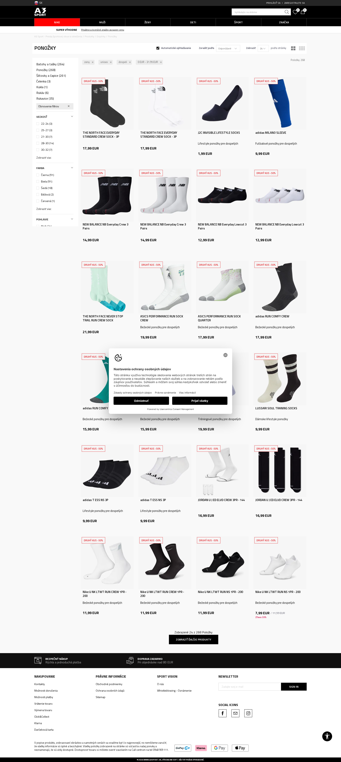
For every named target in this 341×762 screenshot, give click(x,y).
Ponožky (45, 69)
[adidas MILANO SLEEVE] (279, 103)
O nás (160, 684)
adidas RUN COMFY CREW (272, 316)
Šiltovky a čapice (51, 75)
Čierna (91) (47, 175)
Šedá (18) (46, 188)
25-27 (46, 130)
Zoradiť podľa (206, 48)
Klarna (38, 723)
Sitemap (100, 697)
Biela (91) (46, 181)
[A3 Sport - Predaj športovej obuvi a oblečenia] (40, 11)
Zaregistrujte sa (294, 3)
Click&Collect (41, 716)
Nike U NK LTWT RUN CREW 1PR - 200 (104, 594)
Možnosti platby (43, 697)
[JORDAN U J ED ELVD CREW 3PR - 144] (222, 470)
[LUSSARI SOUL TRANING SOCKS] (279, 378)
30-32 (46, 149)
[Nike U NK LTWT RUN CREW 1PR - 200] (107, 562)
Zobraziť (251, 48)
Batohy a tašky (50, 64)
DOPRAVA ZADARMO (139, 29)
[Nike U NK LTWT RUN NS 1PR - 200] (222, 562)
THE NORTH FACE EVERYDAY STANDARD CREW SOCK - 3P (101, 135)
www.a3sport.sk (152, 759)
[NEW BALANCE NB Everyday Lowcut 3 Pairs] (222, 195)
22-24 (46, 123)
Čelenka (43, 81)
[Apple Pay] (240, 747)
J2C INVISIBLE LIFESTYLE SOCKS (219, 133)
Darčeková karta (43, 729)
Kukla (42, 87)
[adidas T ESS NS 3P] (107, 470)
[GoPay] (182, 747)
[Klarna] (201, 747)
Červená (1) (48, 201)
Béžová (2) (47, 194)
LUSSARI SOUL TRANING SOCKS (276, 408)
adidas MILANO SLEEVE (270, 133)
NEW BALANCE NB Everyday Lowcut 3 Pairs (222, 226)
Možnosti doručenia (46, 690)
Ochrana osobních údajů (110, 690)
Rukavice (45, 98)
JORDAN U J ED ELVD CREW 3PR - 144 (221, 500)
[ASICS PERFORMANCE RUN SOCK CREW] (164, 287)
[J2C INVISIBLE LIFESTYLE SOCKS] (222, 103)
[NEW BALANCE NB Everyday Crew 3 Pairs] (107, 195)
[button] (261, 11)
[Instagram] (248, 713)
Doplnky (101, 36)
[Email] (235, 713)
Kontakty (39, 684)
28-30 (47, 143)
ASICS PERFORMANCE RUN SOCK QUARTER (219, 318)
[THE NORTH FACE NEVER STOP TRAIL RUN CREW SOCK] (107, 287)
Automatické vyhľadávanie (176, 48)
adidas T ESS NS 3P (95, 500)
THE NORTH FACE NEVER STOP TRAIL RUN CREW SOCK (103, 318)
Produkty (89, 36)
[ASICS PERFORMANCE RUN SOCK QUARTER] (222, 287)
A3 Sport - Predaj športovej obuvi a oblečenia (58, 36)
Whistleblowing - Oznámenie (174, 690)
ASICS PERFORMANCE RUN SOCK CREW (161, 318)
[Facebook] (223, 713)
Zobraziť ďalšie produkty (193, 639)
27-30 (46, 136)
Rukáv (42, 92)
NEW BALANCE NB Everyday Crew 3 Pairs (105, 226)
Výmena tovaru (43, 710)
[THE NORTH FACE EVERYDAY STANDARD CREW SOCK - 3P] (107, 103)
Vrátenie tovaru (43, 703)
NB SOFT (174, 759)
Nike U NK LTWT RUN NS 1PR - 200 (220, 592)
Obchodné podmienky (109, 684)
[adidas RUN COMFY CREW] (279, 287)
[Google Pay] (219, 747)
